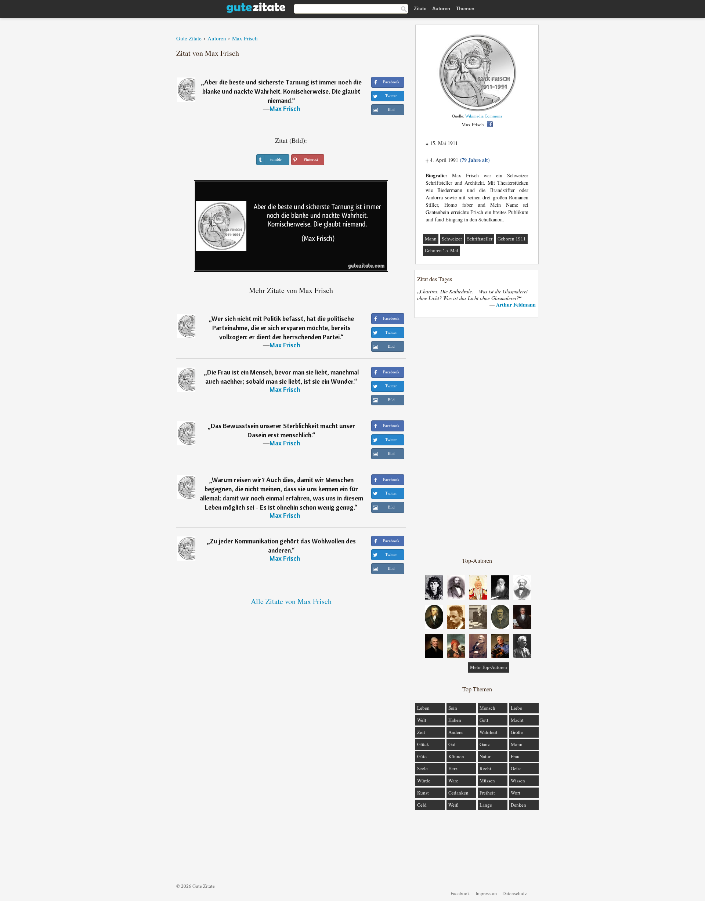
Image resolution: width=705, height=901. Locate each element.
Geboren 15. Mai (441, 250)
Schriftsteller (479, 239)
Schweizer (452, 239)
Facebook (460, 893)
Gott (484, 720)
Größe (517, 732)
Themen (465, 8)
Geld (422, 805)
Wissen (518, 780)
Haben (454, 720)
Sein (452, 708)
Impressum (486, 893)
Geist (516, 768)
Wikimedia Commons (483, 116)
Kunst (423, 792)
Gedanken (458, 792)
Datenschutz (514, 893)
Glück (423, 744)
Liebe (516, 708)
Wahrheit (489, 732)
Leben (423, 708)
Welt (421, 720)
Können (456, 756)
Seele (422, 768)
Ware (453, 780)
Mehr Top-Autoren (488, 667)
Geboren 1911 (512, 239)
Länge (486, 805)
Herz (453, 768)
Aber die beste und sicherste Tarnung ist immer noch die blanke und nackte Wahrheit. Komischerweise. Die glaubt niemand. (282, 91)
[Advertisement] (477, 437)
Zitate (420, 8)
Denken (518, 805)
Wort (515, 792)
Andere (455, 732)
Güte (422, 756)
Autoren (441, 8)
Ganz (485, 744)
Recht (485, 768)
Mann (431, 239)
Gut (452, 744)
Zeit (421, 732)
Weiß (453, 805)
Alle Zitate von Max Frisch (291, 601)
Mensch (487, 708)
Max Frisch (285, 108)
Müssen (487, 780)
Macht (517, 720)
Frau (515, 756)
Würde (423, 780)
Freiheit (487, 792)
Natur (485, 756)
